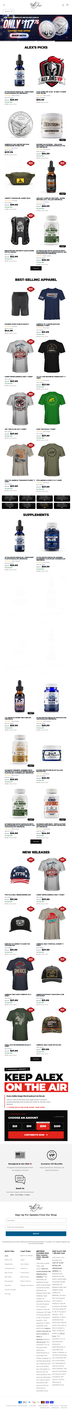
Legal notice (64, 1407)
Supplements (9, 1264)
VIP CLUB (7, 1294)
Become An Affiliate (27, 1255)
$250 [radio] (57, 1126)
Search (23, 1260)
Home (6, 1255)
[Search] (12, 11)
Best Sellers (8, 1277)
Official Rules (41, 1342)
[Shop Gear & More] (62, 506)
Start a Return (25, 1264)
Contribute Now (34, 1135)
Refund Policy (25, 1277)
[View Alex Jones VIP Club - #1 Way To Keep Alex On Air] (45, 506)
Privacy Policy (25, 1272)
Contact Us (24, 1268)
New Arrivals (8, 1272)
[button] (4, 5)
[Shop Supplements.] (10, 498)
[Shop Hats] (62, 498)
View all (36, 268)
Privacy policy (32, 1405)
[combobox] (8, 11)
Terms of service (54, 1405)
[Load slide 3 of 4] (45, 41)
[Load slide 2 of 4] (27, 41)
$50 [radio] (29, 1126)
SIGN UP (36, 1233)
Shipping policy (55, 1407)
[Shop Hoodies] (27, 506)
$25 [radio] (14, 1126)
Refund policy (63, 1405)
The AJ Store (13, 1405)
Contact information (43, 1405)
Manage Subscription (27, 1285)
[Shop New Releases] (45, 498)
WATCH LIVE (8, 1260)
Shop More (8, 1285)
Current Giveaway (10, 1289)
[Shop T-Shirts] (10, 506)
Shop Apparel (9, 1281)
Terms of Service (26, 1281)
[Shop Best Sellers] (27, 498)
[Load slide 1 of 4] (9, 41)
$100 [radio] (43, 1125)
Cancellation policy (45, 1407)
